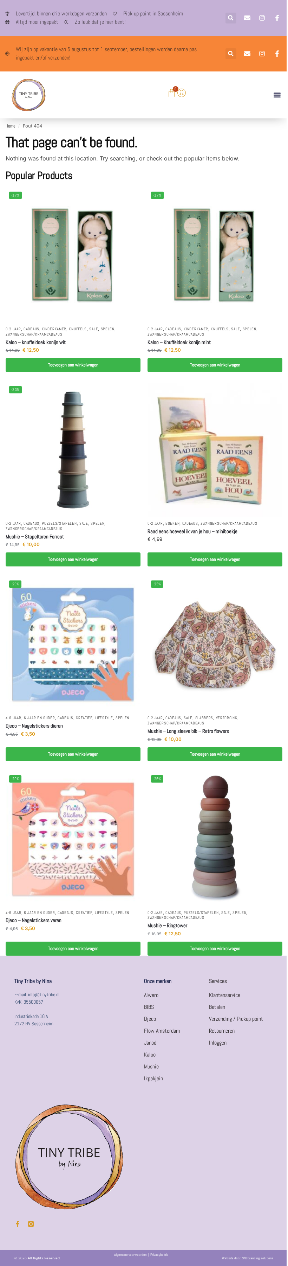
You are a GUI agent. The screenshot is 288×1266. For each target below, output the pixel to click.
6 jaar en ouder (39, 718)
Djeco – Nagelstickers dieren (34, 725)
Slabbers (204, 718)
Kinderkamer (54, 329)
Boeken (172, 523)
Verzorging (226, 718)
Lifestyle (104, 718)
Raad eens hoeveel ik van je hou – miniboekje (192, 531)
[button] (230, 18)
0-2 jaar (13, 329)
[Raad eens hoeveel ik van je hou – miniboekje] (215, 450)
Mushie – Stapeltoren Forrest (35, 536)
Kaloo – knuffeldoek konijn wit (36, 342)
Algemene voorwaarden (130, 1254)
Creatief (84, 718)
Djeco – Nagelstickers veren (33, 920)
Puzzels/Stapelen (59, 523)
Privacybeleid (159, 1254)
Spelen (107, 329)
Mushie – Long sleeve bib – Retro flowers (188, 731)
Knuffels (78, 329)
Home (10, 126)
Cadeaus (31, 329)
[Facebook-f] (17, 1224)
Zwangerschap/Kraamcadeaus (34, 334)
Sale (93, 329)
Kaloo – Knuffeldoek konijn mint (179, 342)
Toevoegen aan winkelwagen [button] (73, 365)
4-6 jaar (13, 718)
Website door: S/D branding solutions (248, 1258)
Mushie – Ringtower (167, 925)
